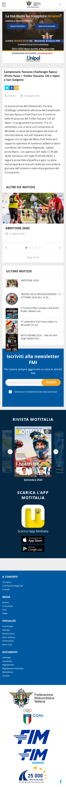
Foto (4, 609)
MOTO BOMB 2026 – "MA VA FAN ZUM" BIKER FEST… (39, 337)
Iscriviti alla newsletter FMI (33, 359)
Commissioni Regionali (12, 585)
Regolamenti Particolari (12, 668)
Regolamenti (8, 664)
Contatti (6, 589)
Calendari (6, 657)
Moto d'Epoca (8, 637)
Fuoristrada (7, 626)
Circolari (6, 675)
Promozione (8, 640)
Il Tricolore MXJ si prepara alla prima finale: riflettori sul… (40, 309)
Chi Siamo (6, 582)
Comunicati (7, 606)
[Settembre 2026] (33, 451)
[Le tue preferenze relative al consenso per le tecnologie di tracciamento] (61, 782)
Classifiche (7, 661)
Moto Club (7, 644)
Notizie (12, 95)
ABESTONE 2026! (17, 228)
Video (5, 613)
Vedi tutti (33, 257)
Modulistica (7, 672)
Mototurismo (8, 633)
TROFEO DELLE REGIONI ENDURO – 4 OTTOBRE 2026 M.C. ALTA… (40, 296)
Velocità (6, 630)
